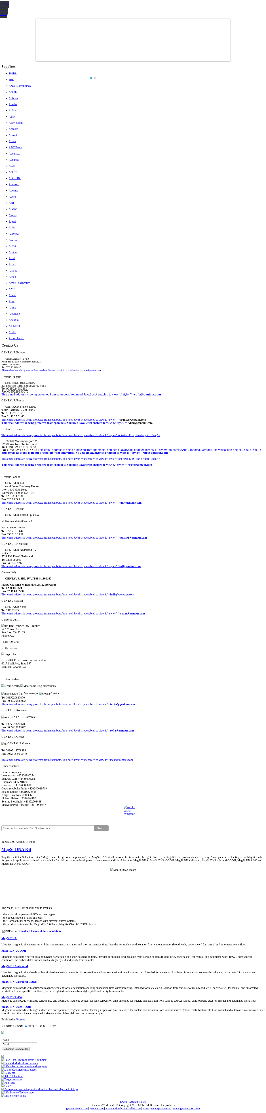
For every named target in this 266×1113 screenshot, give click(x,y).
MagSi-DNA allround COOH (19, 981)
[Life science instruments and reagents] (24, 1066)
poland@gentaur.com (133, 537)
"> (108, 730)
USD (53, 1026)
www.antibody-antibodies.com (123, 1108)
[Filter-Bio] (8, 1082)
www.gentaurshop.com (186, 1108)
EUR (31, 1026)
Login (123, 1101)
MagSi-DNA (9, 938)
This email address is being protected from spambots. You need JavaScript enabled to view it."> (43, 370)
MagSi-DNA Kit (16, 849)
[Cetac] (6, 1085)
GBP (9, 1026)
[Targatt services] (11, 1079)
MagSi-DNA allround (14, 966)
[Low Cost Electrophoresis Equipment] (24, 1059)
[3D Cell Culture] (12, 1076)
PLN (42, 1026)
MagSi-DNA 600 (11, 997)
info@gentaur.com (92, 370)
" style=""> (113, 419)
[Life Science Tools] (13, 1095)
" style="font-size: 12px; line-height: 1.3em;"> (133, 458)
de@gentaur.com (156, 452)
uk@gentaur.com (131, 502)
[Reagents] (8, 1072)
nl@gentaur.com (130, 566)
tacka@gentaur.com (122, 704)
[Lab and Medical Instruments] (19, 1063)
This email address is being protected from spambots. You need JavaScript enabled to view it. (54, 419)
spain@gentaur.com (132, 613)
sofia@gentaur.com (147, 394)
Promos (20, 1019)
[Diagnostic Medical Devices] (19, 1069)
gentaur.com (97, 1108)
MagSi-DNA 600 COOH (16, 1006)
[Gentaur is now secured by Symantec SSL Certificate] (133, 813)
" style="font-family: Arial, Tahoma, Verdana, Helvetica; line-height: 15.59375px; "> (209, 449)
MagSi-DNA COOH (13, 950)
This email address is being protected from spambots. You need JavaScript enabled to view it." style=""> (67, 394)
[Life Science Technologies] (18, 1092)
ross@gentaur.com (140, 464)
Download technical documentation (39, 931)
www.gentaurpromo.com (157, 1108)
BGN (20, 1026)
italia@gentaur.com (122, 594)
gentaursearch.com (77, 1108)
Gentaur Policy (137, 1101)
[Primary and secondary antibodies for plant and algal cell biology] (39, 1089)
